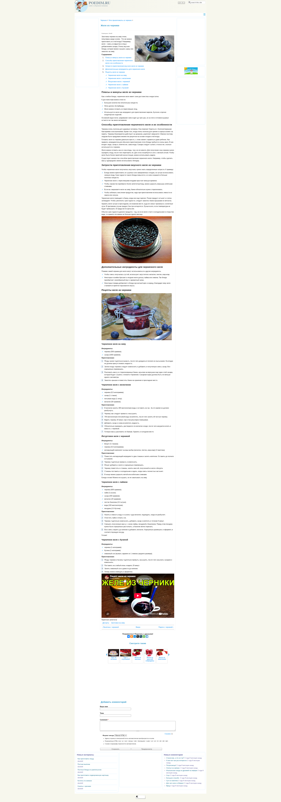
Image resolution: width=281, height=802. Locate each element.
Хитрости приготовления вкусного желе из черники (124, 66)
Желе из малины (138, 658)
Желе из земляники (162, 658)
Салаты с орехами (84, 786)
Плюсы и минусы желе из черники (118, 57)
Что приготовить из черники (120, 20)
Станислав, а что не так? (175, 758)
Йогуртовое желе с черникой (119, 81)
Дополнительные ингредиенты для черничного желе (125, 69)
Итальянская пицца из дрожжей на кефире (181, 770)
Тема (102, 713)
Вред (168, 786)
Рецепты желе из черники (115, 72)
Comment (104, 720)
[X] (137, 636)
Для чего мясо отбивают (175, 783)
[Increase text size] (184, 3)
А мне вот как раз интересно (176, 760)
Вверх (137, 627)
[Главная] (81, 11)
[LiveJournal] (141, 636)
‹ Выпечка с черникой (110, 627)
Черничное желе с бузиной (118, 88)
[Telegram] (147, 636)
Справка (168, 734)
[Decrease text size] (179, 3)
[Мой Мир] (134, 636)
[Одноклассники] (131, 636)
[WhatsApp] (144, 636)
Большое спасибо (173, 778)
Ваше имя (104, 706)
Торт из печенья (114, 658)
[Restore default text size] (181, 3)
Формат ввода (108, 735)
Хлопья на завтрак (173, 768)
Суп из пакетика (172, 780)
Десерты (106, 623)
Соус (168, 775)
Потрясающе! (171, 765)
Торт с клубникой (126, 658)
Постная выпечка (84, 764)
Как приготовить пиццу (86, 759)
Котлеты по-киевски (85, 781)
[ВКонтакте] (128, 636)
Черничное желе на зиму (117, 75)
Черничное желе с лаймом (118, 85)
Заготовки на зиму (118, 623)
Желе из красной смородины (150, 659)
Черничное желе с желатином (119, 78)
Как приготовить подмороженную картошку (93, 775)
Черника (103, 20)
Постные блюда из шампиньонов (89, 770)
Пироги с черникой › (166, 627)
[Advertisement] (138, 683)
